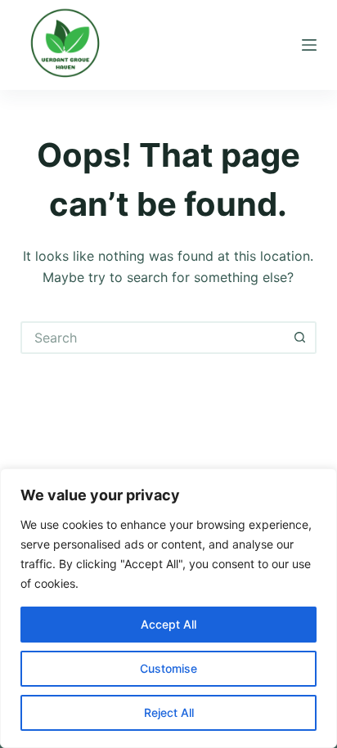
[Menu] (309, 45)
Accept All (168, 624)
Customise (168, 668)
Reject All (169, 712)
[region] (168, 608)
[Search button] (300, 337)
